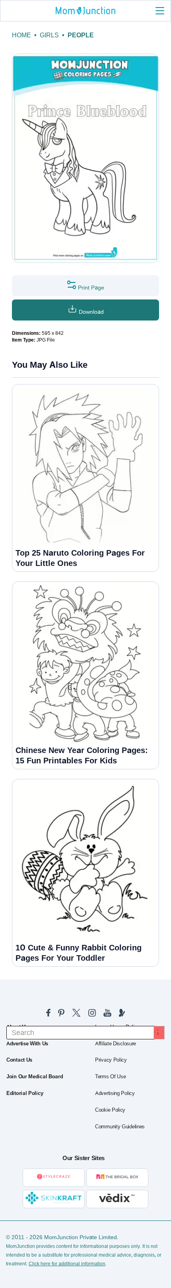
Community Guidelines (120, 1127)
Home (21, 35)
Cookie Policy (110, 1110)
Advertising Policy (115, 1093)
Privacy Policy (111, 1060)
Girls (49, 35)
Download (90, 312)
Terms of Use (110, 1076)
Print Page (90, 287)
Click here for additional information (67, 1264)
